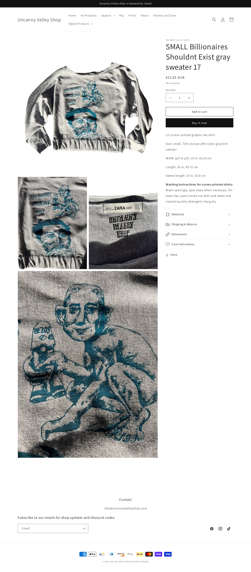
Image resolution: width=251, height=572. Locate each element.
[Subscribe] (83, 528)
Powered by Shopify (139, 561)
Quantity (171, 90)
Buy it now (199, 123)
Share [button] (173, 255)
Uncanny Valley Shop (119, 561)
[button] (108, 15)
